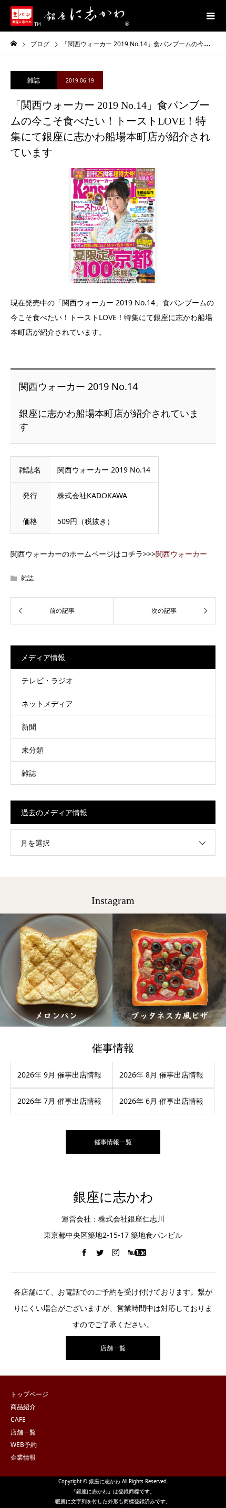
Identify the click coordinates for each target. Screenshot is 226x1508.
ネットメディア (47, 704)
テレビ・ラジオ (47, 680)
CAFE (18, 1419)
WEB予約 (24, 1444)
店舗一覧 (113, 1347)
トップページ (29, 1394)
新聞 (29, 727)
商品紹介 (23, 1406)
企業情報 (23, 1457)
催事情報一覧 (113, 1141)
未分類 (33, 750)
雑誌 (33, 80)
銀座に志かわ (113, 1197)
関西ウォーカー (181, 554)
